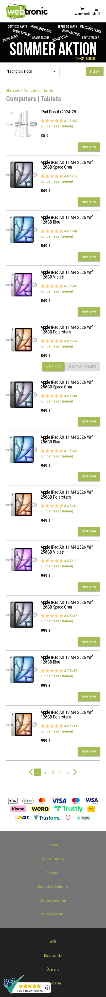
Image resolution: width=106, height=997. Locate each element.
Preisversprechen (53, 914)
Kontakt (53, 845)
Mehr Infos (89, 146)
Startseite (13, 90)
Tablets (49, 90)
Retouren (53, 873)
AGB (53, 942)
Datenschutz (53, 956)
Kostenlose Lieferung (53, 887)
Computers (31, 90)
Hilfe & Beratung (53, 859)
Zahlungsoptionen (53, 900)
